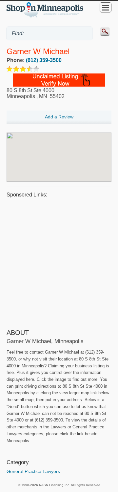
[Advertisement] (59, 260)
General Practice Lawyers (33, 471)
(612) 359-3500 (44, 60)
